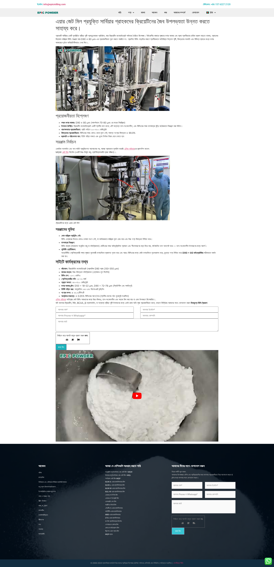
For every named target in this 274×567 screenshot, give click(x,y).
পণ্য (129, 12)
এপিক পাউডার (129, 148)
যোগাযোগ (195, 12)
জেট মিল (65, 152)
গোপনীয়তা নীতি (178, 563)
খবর (165, 12)
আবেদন (154, 12)
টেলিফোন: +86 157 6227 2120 (216, 4)
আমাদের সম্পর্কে (179, 12)
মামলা (143, 12)
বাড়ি (119, 12)
